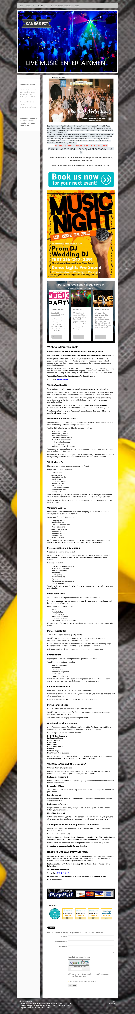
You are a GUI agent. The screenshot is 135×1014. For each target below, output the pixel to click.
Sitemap (29, 1001)
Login (113, 1001)
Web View (112, 1003)
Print (23, 1001)
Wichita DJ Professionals (55, 314)
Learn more (57, 337)
